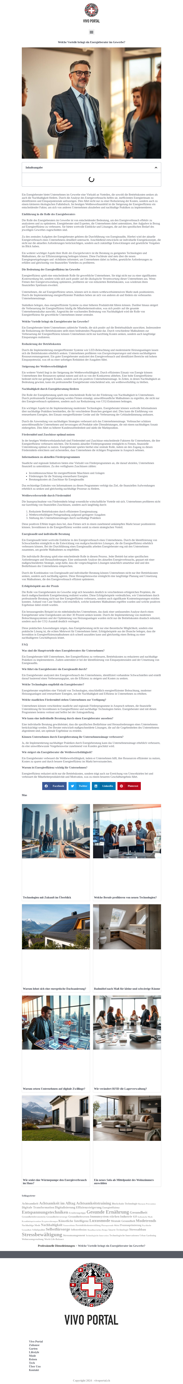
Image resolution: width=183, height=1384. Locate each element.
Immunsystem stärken (104, 1216)
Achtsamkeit (30, 1203)
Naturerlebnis (69, 1225)
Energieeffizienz (111, 1207)
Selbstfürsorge (58, 1229)
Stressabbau (137, 1229)
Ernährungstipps (77, 1212)
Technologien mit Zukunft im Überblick (47, 897)
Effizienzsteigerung (89, 1207)
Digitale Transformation (38, 1207)
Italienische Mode (145, 1217)
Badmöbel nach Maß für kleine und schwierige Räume (127, 988)
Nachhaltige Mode (31, 1225)
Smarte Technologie (118, 1229)
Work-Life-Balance (54, 1239)
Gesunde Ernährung (107, 1212)
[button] (92, 32)
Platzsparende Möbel (110, 1225)
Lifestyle (34, 1352)
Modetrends (146, 1220)
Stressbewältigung (42, 1234)
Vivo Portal (36, 1341)
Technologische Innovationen (124, 1235)
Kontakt (34, 1370)
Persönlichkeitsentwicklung (88, 1225)
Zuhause (34, 1345)
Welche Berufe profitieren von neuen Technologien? (125, 897)
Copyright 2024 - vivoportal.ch (91, 1380)
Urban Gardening (148, 1235)
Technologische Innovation (97, 1236)
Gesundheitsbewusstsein (34, 1217)
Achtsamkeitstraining (93, 1203)
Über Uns (35, 1366)
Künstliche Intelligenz (73, 1221)
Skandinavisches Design (97, 1230)
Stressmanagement (74, 1235)
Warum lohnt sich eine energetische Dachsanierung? (54, 988)
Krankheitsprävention (31, 1221)
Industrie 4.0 (128, 1216)
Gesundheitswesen (78, 1216)
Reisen (33, 1359)
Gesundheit (138, 1212)
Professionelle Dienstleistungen (56, 1245)
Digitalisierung (65, 1207)
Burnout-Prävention (147, 1204)
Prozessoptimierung (130, 1225)
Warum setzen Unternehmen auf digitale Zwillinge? (54, 1088)
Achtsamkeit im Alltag (57, 1203)
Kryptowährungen (50, 1221)
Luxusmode (99, 1220)
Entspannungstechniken (45, 1212)
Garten (33, 1348)
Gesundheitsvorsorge (57, 1216)
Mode (32, 1355)
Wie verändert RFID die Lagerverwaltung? (120, 1088)
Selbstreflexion (79, 1229)
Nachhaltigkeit (51, 1225)
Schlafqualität (38, 1230)
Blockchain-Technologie (124, 1203)
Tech (32, 1362)
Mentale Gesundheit (123, 1220)
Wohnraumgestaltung (33, 1239)
